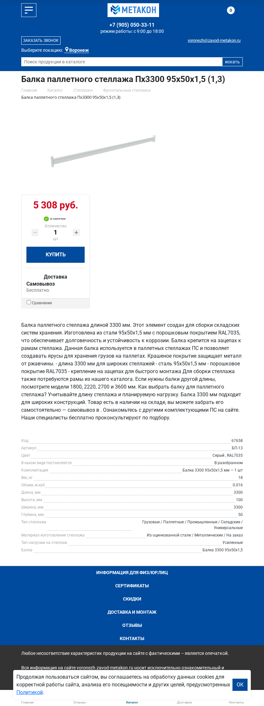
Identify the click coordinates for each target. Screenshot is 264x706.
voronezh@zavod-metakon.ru (214, 40)
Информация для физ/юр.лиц (132, 572)
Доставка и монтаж (132, 612)
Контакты (132, 638)
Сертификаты (132, 585)
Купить (56, 255)
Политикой (29, 692)
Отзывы (132, 625)
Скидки (132, 598)
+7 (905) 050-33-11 (132, 25)
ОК (240, 685)
